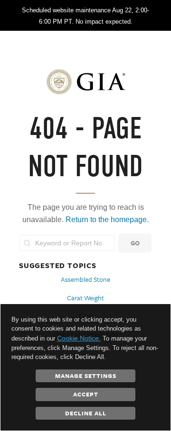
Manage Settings (85, 375)
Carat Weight (85, 298)
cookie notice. (79, 338)
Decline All (85, 413)
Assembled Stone (85, 279)
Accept (85, 394)
